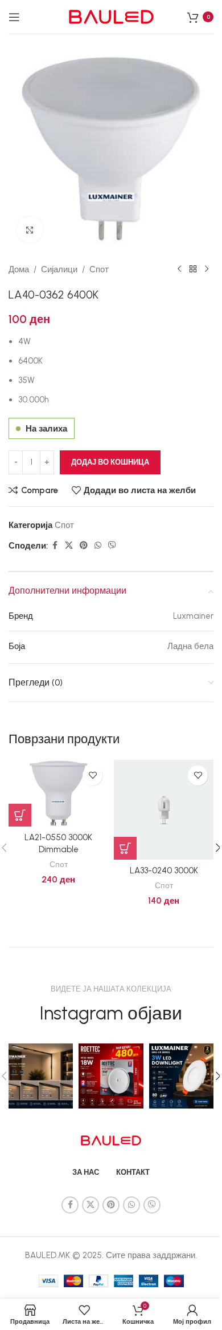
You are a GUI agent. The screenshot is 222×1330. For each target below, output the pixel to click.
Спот (99, 269)
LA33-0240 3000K (164, 870)
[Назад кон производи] (193, 269)
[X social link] (68, 546)
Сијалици (59, 269)
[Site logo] (111, 16)
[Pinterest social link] (83, 546)
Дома (19, 269)
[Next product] (206, 269)
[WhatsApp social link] (98, 546)
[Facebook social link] (54, 546)
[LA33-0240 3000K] (163, 810)
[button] (20, 815)
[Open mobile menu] (14, 17)
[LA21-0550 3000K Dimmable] (58, 793)
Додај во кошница (110, 462)
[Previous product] (179, 269)
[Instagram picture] (41, 1075)
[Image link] (111, 1139)
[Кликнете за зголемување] (30, 230)
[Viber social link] (112, 546)
